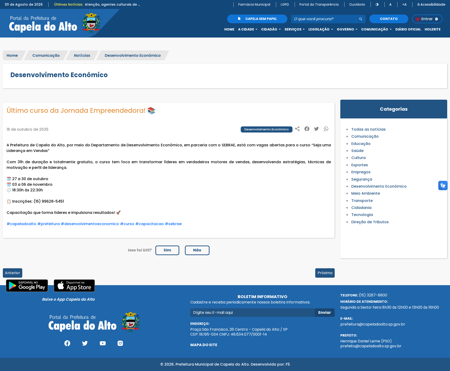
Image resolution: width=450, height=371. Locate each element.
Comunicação (46, 55)
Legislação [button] (319, 29)
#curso (127, 224)
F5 (288, 364)
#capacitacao (149, 224)
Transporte (362, 200)
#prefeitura (48, 224)
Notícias (82, 55)
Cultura (358, 157)
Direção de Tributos (370, 222)
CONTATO (389, 18)
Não (197, 250)
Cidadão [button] (269, 29)
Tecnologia (362, 214)
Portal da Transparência (319, 4)
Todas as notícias (368, 129)
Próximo (325, 273)
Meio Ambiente (365, 193)
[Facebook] (67, 345)
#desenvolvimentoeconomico (90, 224)
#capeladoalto (21, 224)
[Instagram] (120, 345)
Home (229, 29)
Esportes (359, 165)
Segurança (361, 179)
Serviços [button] (293, 29)
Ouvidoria (357, 4)
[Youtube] (102, 345)
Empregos (361, 172)
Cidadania (361, 207)
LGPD (285, 4)
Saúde (357, 150)
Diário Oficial (408, 29)
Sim (167, 250)
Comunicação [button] (375, 29)
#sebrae (173, 224)
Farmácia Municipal (254, 4)
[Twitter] (84, 345)
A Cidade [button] (246, 29)
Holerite (433, 29)
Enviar (324, 312)
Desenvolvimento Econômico (133, 55)
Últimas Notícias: (68, 4)
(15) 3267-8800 (373, 295)
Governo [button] (346, 29)
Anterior (12, 273)
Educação (361, 143)
